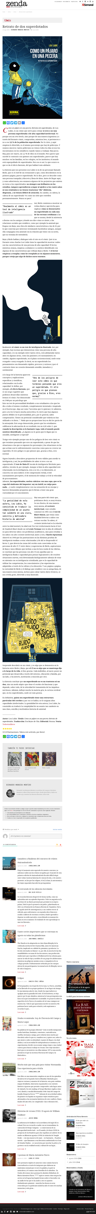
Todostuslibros (9, 724)
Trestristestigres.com (27, 1209)
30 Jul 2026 (79, 1138)
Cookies (55, 1209)
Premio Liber (80, 1209)
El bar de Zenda (80, 1125)
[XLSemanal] (87, 4)
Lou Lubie (35, 30)
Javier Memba (33, 1118)
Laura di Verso (34, 1158)
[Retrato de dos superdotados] (32, 77)
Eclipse (21, 978)
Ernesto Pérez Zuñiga (36, 981)
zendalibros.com (34, 866)
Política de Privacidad (46, 1209)
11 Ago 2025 (6, 30)
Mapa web (66, 1209)
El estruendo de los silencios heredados (35, 889)
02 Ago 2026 (79, 1127)
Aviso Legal (36, 1209)
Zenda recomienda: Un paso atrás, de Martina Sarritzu (14, 769)
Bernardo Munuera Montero (20, 30)
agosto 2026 (73, 1158)
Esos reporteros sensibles (84, 1133)
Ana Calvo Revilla (35, 892)
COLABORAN (58, 1)
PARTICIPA (74, 1)
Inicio (4, 12)
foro (12, 810)
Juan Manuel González (36, 939)
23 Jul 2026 (79, 1149)
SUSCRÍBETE (66, 1)
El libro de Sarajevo (82, 1144)
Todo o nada (46, 768)
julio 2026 (72, 1162)
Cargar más (32, 1199)
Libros (9, 12)
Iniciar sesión (57, 829)
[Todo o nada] (49, 759)
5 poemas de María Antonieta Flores (33, 1155)
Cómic (14, 12)
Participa (60, 1209)
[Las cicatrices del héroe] (32, 759)
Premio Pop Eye (89, 1209)
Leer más (21, 926)
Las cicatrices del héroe (30, 768)
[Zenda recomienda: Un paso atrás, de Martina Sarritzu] (15, 759)
